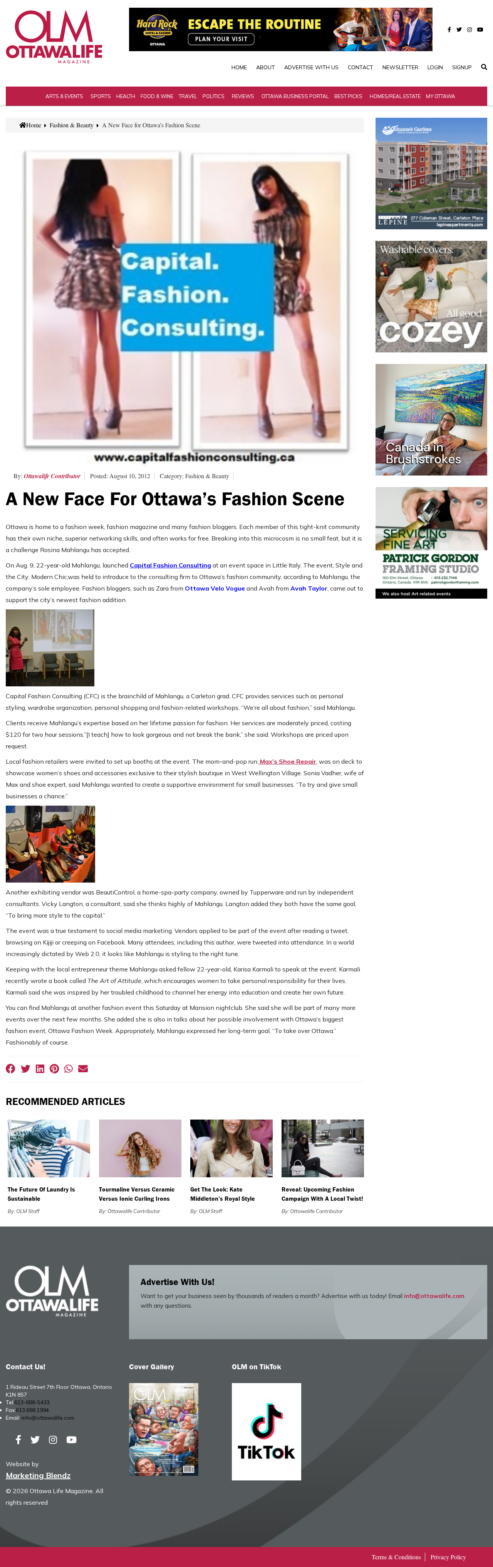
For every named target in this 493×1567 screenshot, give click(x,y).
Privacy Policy (448, 1557)
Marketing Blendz (38, 1475)
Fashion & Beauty (72, 125)
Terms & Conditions (396, 1557)
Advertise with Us (311, 67)
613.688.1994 (32, 1410)
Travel (188, 96)
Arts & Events (64, 96)
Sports (101, 96)
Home (239, 67)
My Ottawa (440, 96)
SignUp (462, 67)
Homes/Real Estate (395, 96)
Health (125, 96)
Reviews (243, 96)
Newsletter (400, 67)
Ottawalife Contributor (52, 476)
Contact (360, 67)
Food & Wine (157, 96)
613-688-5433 (32, 1402)
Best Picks (348, 96)
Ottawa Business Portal (295, 96)
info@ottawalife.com (434, 1296)
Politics (214, 96)
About (265, 67)
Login (435, 67)
